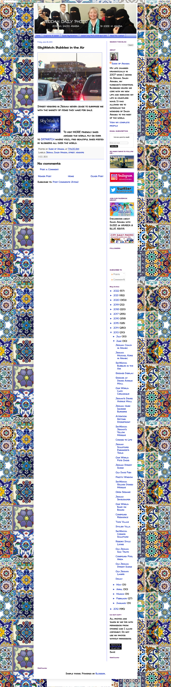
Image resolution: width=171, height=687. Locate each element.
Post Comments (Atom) (65, 182)
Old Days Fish (123, 472)
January (121, 603)
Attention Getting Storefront (123, 419)
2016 (117, 318)
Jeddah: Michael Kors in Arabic (124, 355)
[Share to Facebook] (45, 157)
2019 (117, 304)
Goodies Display (124, 373)
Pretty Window (124, 477)
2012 (116, 609)
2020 (117, 300)
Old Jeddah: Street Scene (124, 565)
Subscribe (114, 146)
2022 (117, 290)
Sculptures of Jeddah (51, 36)
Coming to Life (124, 439)
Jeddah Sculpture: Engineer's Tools (122, 448)
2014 (117, 327)
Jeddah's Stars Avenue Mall (124, 400)
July (119, 336)
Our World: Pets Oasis (122, 459)
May (119, 584)
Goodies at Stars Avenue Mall (124, 380)
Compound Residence (122, 516)
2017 (117, 314)
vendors (80, 152)
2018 (117, 309)
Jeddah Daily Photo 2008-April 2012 (94, 36)
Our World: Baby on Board (122, 506)
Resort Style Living (123, 543)
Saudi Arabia (60, 152)
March (120, 593)
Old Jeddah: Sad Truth (122, 550)
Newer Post (44, 176)
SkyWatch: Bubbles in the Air (124, 365)
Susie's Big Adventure (69, 36)
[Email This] (39, 157)
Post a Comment (49, 169)
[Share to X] (43, 157)
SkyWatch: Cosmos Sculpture (122, 533)
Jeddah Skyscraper (123, 498)
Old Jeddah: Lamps (122, 573)
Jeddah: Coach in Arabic (124, 346)
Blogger (100, 673)
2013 (117, 332)
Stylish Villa (123, 526)
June (119, 341)
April (119, 589)
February (122, 598)
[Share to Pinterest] (47, 157)
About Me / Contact (117, 36)
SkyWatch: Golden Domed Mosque (124, 484)
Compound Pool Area (124, 558)
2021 (116, 295)
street (71, 152)
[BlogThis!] (41, 157)
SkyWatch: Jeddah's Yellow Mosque (121, 431)
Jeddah (49, 152)
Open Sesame (123, 492)
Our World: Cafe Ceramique (122, 390)
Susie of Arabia (121, 63)
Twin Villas (122, 521)
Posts (116, 274)
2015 (117, 323)
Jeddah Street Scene (124, 466)
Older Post (97, 176)
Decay (119, 578)
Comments (119, 279)
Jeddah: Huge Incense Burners (123, 408)
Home (38, 36)
